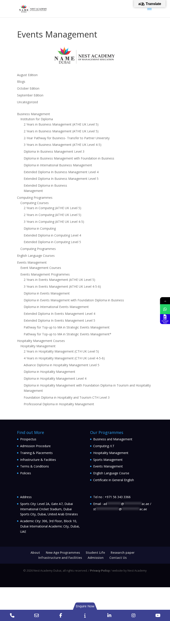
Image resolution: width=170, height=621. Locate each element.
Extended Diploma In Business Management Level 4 (61, 172)
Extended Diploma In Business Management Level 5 (61, 178)
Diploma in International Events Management (56, 307)
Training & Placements (36, 453)
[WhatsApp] (165, 309)
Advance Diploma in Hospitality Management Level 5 (61, 365)
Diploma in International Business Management (58, 165)
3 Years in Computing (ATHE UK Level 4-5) (54, 222)
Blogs (21, 81)
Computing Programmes (34, 197)
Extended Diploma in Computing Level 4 (52, 235)
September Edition (30, 95)
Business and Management (112, 439)
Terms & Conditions (34, 466)
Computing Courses (34, 203)
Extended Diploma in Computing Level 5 (52, 242)
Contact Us (118, 557)
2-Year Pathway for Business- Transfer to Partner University (67, 138)
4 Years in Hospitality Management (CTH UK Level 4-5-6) (64, 358)
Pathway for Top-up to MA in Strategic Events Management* (67, 334)
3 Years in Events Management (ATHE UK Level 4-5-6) (62, 286)
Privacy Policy (100, 570)
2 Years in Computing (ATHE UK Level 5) (52, 208)
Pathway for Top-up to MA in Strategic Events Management (67, 327)
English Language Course (111, 473)
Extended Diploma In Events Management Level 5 (59, 320)
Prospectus (28, 439)
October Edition (28, 88)
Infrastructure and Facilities (60, 557)
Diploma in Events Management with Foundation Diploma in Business (74, 300)
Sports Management (108, 460)
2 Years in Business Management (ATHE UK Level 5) (61, 124)
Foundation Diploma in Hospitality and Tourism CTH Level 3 (67, 397)
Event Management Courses (40, 268)
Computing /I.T (103, 446)
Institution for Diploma (36, 119)
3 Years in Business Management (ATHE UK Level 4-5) (62, 145)
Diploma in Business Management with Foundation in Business (69, 158)
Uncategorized (27, 102)
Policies (25, 473)
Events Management (32, 262)
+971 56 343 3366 (118, 497)
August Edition (27, 75)
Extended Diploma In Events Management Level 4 (59, 313)
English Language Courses (36, 255)
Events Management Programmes (45, 274)
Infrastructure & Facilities (38, 460)
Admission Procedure (35, 446)
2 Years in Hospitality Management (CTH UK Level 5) (61, 351)
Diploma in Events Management (47, 293)
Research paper (123, 552)
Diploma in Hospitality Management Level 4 (55, 378)
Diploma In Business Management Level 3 (54, 151)
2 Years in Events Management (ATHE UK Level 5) (59, 280)
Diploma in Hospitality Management (49, 372)
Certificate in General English (113, 480)
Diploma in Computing (40, 228)
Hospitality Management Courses (41, 341)
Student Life (95, 552)
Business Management (33, 114)
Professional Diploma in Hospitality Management (59, 404)
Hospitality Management (38, 346)
